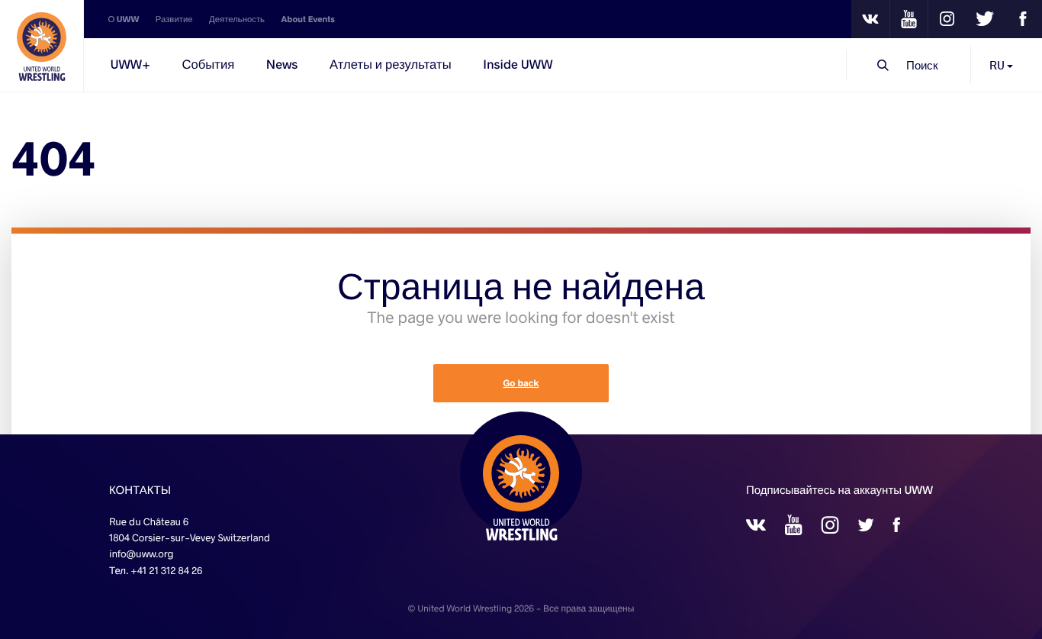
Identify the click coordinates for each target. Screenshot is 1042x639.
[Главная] (42, 46)
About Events (308, 18)
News (282, 64)
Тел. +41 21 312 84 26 (155, 570)
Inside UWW (517, 64)
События (208, 64)
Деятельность (237, 18)
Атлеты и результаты (391, 64)
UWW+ (130, 64)
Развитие (174, 18)
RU (998, 65)
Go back (521, 383)
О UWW (123, 18)
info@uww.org (141, 553)
